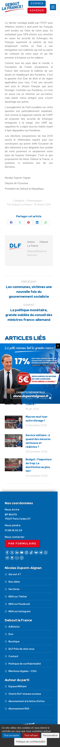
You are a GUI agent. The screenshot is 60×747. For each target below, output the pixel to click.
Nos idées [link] (14, 581)
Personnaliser (50, 735)
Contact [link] (13, 656)
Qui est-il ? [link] (14, 574)
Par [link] (19, 204)
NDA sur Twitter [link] (17, 596)
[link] (53, 7)
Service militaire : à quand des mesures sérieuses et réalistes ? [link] (38, 441)
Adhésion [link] (14, 626)
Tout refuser (31, 735)
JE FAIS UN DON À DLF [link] (30, 712)
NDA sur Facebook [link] (19, 604)
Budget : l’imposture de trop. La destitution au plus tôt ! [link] (39, 465)
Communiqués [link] (34, 200)
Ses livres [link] (14, 589)
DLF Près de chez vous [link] (21, 649)
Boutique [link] (14, 641)
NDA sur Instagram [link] (19, 611)
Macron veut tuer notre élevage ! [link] (37, 418)
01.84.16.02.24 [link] (13, 530)
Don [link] (10, 634)
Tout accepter (11, 735)
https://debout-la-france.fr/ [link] (37, 253)
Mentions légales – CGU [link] (22, 671)
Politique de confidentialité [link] (24, 663)
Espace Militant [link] (17, 686)
